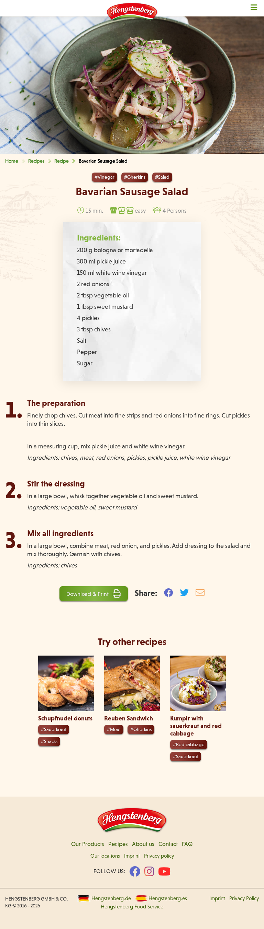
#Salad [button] (162, 177)
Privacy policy (159, 856)
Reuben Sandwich (128, 718)
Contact (168, 843)
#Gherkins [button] (134, 177)
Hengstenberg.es (167, 898)
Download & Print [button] (88, 594)
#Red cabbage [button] (189, 744)
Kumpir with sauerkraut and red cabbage (196, 726)
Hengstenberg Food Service (132, 907)
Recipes (118, 843)
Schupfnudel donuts (65, 718)
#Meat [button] (114, 729)
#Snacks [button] (49, 741)
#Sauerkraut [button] (53, 729)
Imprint (132, 856)
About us (143, 843)
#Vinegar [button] (104, 177)
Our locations (105, 856)
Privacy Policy (244, 898)
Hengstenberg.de (111, 898)
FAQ (187, 843)
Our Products (87, 843)
